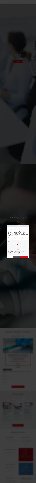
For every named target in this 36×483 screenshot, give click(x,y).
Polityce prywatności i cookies (14, 235)
